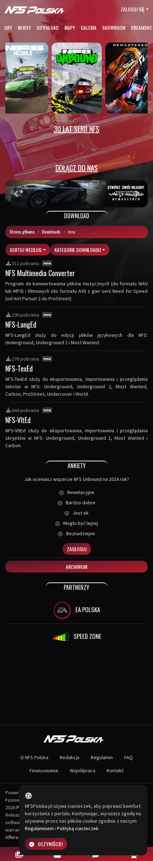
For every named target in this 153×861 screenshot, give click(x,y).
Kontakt (115, 770)
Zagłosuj (76, 549)
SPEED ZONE (86, 635)
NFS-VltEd (18, 420)
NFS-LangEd (20, 324)
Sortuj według (26, 249)
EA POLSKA (87, 609)
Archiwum (76, 566)
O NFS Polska (34, 757)
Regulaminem (39, 828)
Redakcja (69, 757)
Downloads (51, 231)
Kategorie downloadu (77, 249)
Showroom (113, 27)
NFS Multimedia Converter (40, 273)
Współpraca (82, 770)
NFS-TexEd (19, 368)
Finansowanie (44, 770)
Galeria (88, 27)
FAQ (128, 757)
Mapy (69, 27)
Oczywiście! (50, 844)
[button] (16, 193)
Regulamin (102, 757)
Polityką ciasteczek (78, 828)
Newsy (24, 27)
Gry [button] (8, 27)
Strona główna (22, 231)
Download (48, 27)
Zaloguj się (132, 9)
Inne (47, 263)
